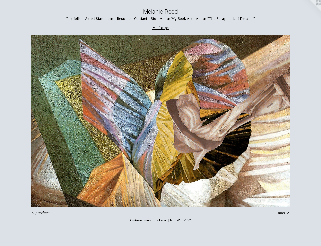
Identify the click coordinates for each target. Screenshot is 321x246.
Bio (153, 19)
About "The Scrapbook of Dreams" (225, 19)
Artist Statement (99, 19)
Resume (124, 19)
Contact (140, 19)
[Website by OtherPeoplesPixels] (311, 10)
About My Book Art (176, 19)
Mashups (160, 28)
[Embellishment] (160, 121)
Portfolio (74, 19)
